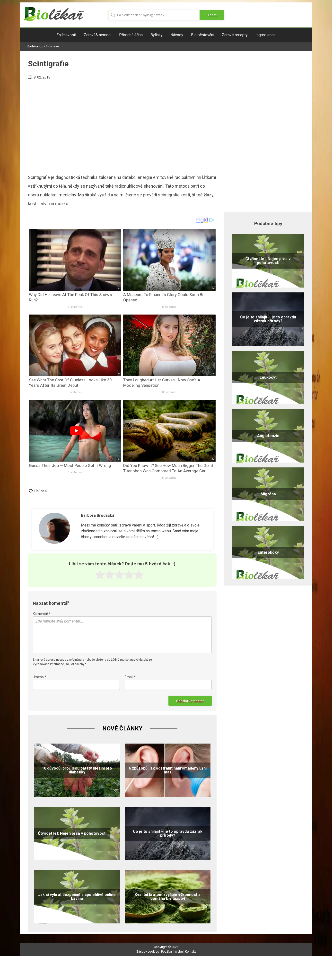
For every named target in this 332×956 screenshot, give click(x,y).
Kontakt (190, 951)
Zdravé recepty (235, 35)
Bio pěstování (202, 35)
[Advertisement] (122, 124)
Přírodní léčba (131, 35)
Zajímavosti (66, 35)
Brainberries (75, 307)
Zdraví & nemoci (97, 35)
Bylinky (156, 35)
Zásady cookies (147, 951)
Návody (176, 35)
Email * (130, 677)
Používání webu (172, 951)
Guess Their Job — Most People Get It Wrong (70, 465)
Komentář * (42, 614)
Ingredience (265, 35)
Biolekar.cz (35, 46)
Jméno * (39, 677)
